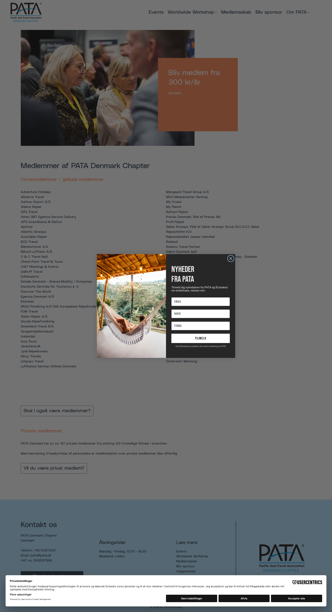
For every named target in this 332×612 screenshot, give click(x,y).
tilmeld (200, 338)
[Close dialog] (231, 258)
